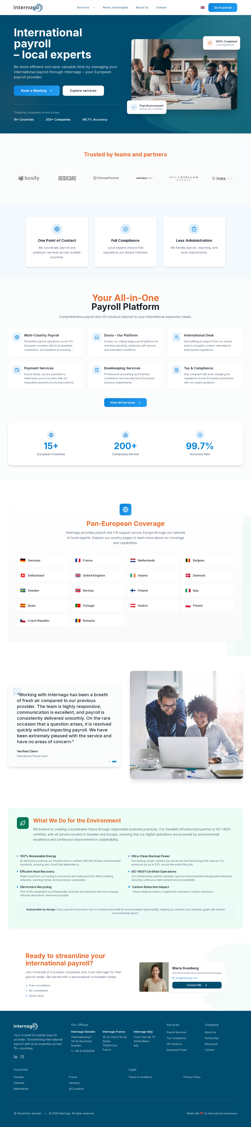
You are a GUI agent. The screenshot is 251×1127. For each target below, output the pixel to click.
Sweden (19, 1077)
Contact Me (194, 985)
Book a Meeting (33, 91)
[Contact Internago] (22, 1057)
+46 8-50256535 (84, 1050)
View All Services (122, 402)
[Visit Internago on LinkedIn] (15, 1057)
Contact (161, 7)
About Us (142, 7)
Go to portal (222, 7)
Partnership (212, 1038)
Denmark (19, 1082)
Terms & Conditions (140, 1077)
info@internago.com (187, 978)
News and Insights (115, 7)
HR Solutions (174, 1044)
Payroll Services (176, 1032)
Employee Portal (177, 1049)
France (73, 1077)
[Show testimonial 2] (114, 761)
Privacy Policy (192, 1077)
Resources (211, 1044)
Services (83, 7)
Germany (74, 1082)
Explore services (83, 91)
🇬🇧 (202, 8)
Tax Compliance (176, 1038)
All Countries (76, 1088)
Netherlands (21, 1088)
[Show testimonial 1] (110, 761)
